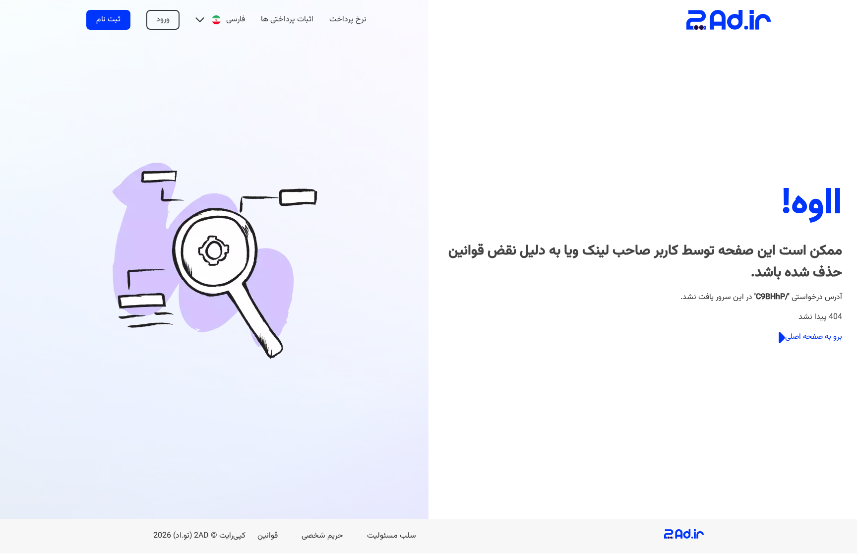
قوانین (267, 536)
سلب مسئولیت (391, 536)
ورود (163, 19)
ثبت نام (108, 19)
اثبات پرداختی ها (287, 20)
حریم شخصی (322, 536)
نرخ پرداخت (348, 20)
